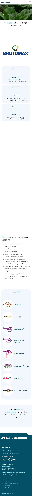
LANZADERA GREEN (21, 366)
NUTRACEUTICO (20, 390)
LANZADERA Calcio (19, 341)
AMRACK (17, 304)
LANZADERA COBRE (21, 354)
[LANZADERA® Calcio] (7, 341)
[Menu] (30, 2)
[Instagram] (7, 459)
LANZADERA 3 (19, 329)
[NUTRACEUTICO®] (8, 390)
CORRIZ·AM (18, 317)
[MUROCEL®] (8, 378)
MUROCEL (18, 378)
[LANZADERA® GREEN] (8, 366)
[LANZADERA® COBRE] (8, 354)
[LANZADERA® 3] (8, 329)
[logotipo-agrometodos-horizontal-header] (5, 2)
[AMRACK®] (8, 304)
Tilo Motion (11, 493)
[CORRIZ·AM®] (8, 317)
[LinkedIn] (3, 459)
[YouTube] (14, 459)
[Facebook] (10, 459)
